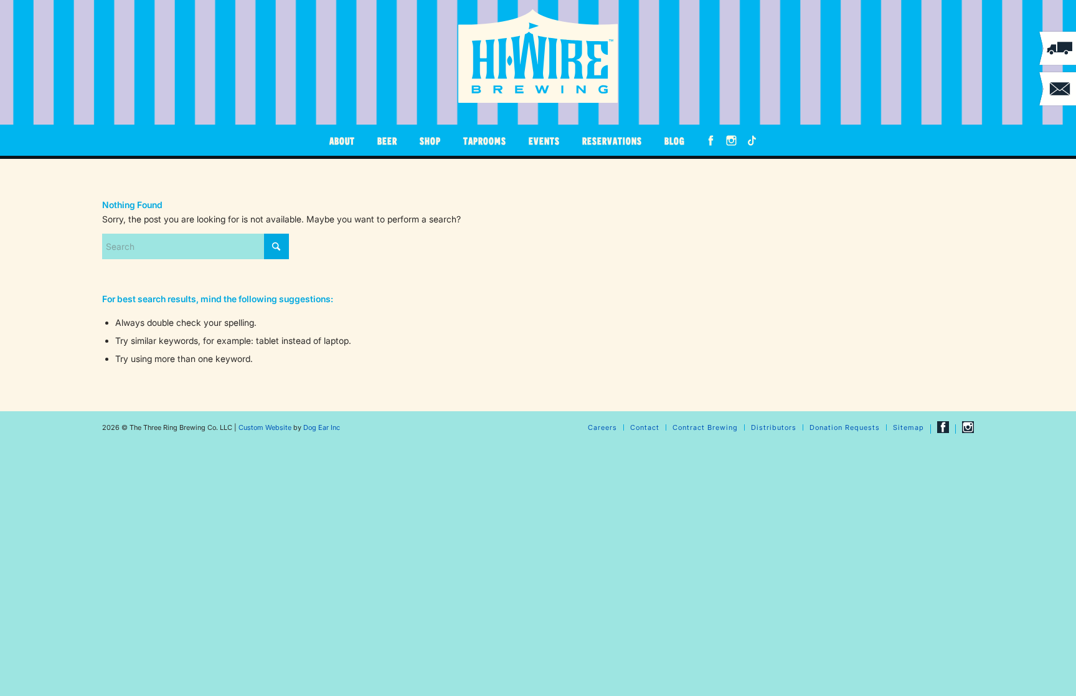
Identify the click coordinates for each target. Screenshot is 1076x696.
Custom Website (264, 427)
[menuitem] (342, 140)
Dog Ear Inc (321, 427)
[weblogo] (538, 56)
